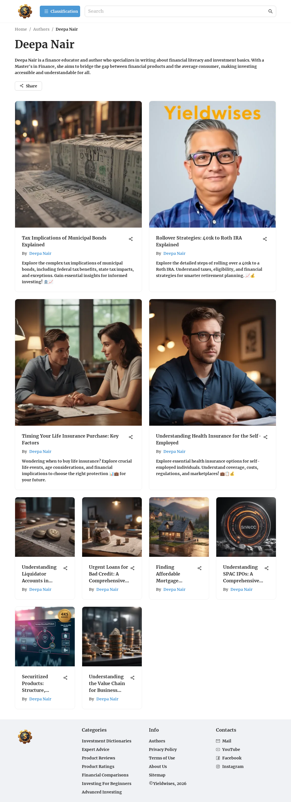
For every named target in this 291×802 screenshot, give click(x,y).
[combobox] (177, 11)
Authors (41, 29)
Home (21, 29)
